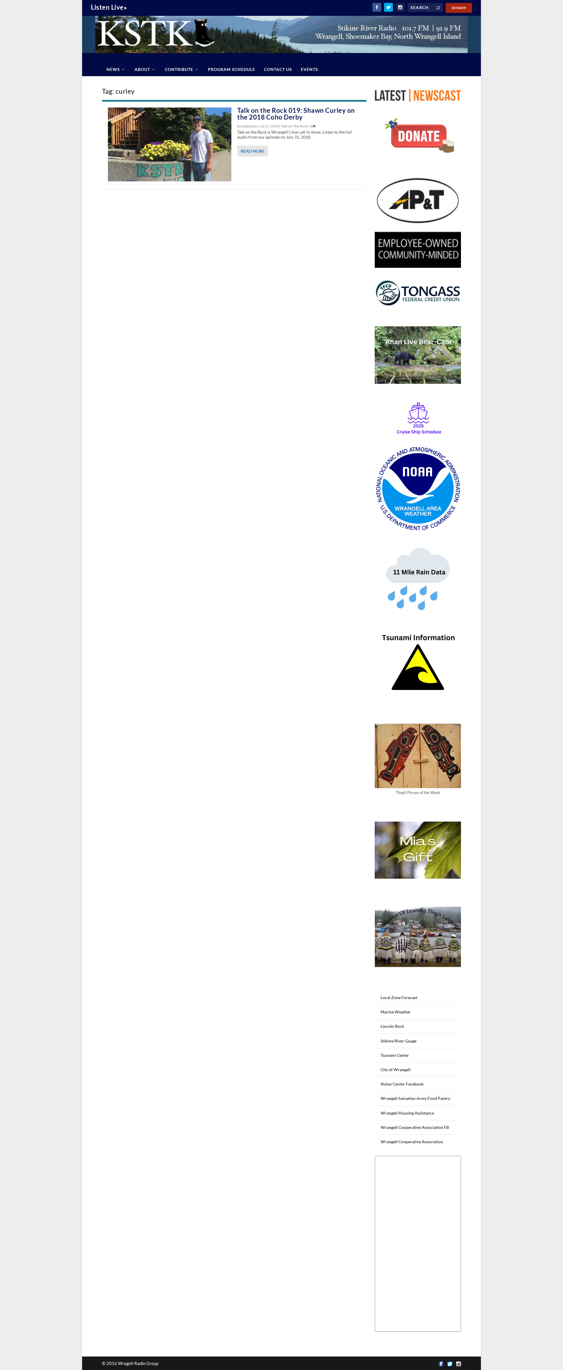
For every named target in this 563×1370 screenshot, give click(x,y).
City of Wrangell (396, 1069)
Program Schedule (231, 69)
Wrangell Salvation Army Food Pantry (415, 1098)
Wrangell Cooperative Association (412, 1141)
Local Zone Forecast (399, 997)
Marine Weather (396, 1011)
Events (309, 69)
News (113, 69)
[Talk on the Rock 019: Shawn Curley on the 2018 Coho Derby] (169, 144)
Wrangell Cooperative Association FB (415, 1127)
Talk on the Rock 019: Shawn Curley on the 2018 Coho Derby (296, 113)
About (142, 69)
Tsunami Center (395, 1055)
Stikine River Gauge (398, 1040)
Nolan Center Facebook (402, 1083)
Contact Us (278, 69)
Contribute (179, 69)
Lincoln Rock (392, 1026)
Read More (252, 151)
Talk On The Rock (294, 126)
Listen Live (107, 7)
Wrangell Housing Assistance (407, 1112)
